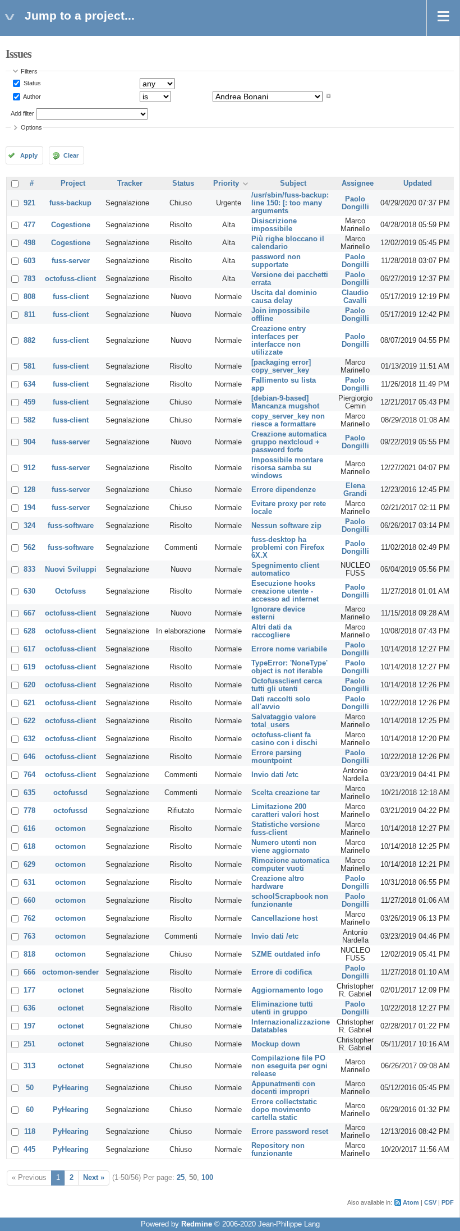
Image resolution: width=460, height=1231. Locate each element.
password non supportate (276, 261)
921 (29, 203)
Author (31, 96)
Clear (71, 155)
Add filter (22, 113)
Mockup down (275, 1044)
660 (29, 900)
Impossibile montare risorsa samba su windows (287, 468)
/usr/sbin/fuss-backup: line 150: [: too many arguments (290, 203)
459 (29, 402)
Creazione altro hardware (277, 882)
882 (29, 341)
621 (29, 703)
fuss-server (71, 261)
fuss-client (71, 297)
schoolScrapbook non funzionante (289, 900)
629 (29, 865)
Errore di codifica (281, 972)
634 (29, 384)
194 (29, 508)
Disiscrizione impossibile (274, 225)
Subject (293, 183)
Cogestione (70, 225)
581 (29, 366)
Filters (29, 71)
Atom (411, 1202)
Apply (29, 155)
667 (29, 613)
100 (207, 1178)
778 (29, 811)
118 (29, 1132)
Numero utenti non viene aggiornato (283, 847)
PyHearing (71, 1088)
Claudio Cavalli (355, 297)
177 (29, 990)
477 (29, 225)
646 (29, 757)
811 (29, 315)
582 (29, 420)
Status (31, 83)
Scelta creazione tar (285, 793)
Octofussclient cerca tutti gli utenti (286, 685)
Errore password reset (289, 1132)
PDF (447, 1202)
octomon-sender (70, 972)
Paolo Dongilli (355, 203)
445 (29, 1150)
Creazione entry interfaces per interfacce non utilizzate (278, 340)
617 (29, 649)
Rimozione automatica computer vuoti (290, 864)
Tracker (129, 183)
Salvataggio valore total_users (283, 721)
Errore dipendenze (283, 490)
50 (30, 1088)
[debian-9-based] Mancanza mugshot (285, 402)
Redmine (196, 1224)
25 (181, 1178)
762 (29, 918)
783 (29, 279)
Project (73, 183)
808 (29, 297)
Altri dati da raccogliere (271, 631)
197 (29, 1026)
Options (31, 127)
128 (29, 490)
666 (29, 972)
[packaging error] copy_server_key (281, 366)
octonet (71, 990)
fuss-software (71, 526)
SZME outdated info (285, 954)
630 (29, 591)
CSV (430, 1202)
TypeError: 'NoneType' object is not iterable (289, 667)
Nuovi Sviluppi (70, 569)
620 (29, 685)
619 (29, 667)
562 (29, 548)
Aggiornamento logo (287, 990)
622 (29, 721)
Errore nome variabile (289, 649)
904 (29, 442)
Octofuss (70, 591)
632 (29, 739)
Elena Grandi (355, 490)
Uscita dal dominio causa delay (284, 297)
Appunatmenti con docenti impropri (283, 1088)
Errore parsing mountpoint (276, 757)
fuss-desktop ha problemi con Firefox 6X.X (287, 547)
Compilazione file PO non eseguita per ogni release (289, 1066)
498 (29, 243)
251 (29, 1044)
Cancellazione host (284, 918)
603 (29, 261)
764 (29, 775)
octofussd (70, 793)
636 (29, 1008)
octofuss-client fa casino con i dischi (284, 739)
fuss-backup (70, 203)
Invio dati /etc (274, 775)
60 (30, 1110)
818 (29, 954)
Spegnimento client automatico (285, 569)
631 (29, 882)
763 (29, 936)
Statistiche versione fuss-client (285, 829)
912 (29, 468)
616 (29, 829)
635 (29, 793)
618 (29, 847)
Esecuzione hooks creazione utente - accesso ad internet (285, 591)
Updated (417, 183)
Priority (226, 183)
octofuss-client (70, 279)
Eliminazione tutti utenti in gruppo (282, 1008)
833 (29, 569)
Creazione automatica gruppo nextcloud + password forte (288, 442)
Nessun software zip (286, 526)
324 (29, 526)
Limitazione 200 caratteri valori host (285, 811)
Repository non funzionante (278, 1149)
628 (29, 631)
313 (29, 1066)
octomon (70, 829)
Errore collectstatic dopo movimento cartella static (284, 1110)
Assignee (358, 183)
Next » (93, 1178)
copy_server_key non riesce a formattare (288, 420)
